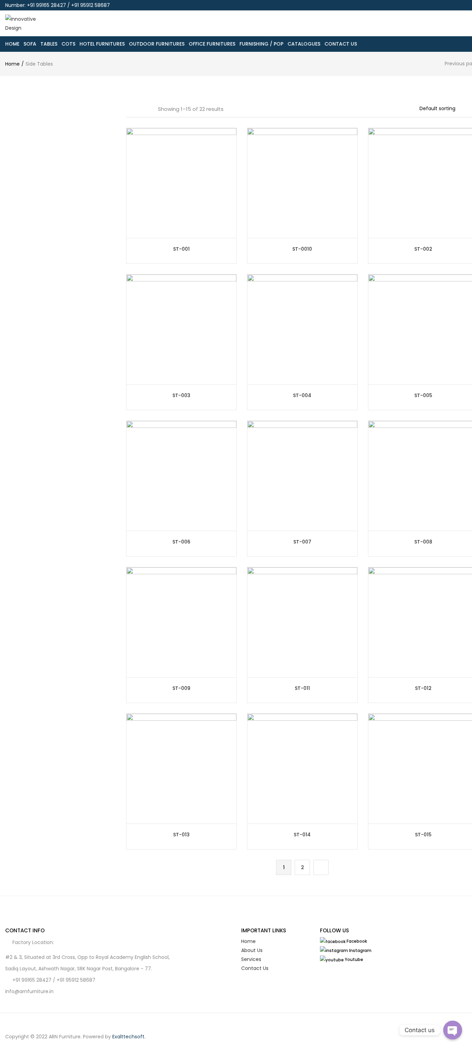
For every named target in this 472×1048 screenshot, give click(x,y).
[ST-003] (181, 329)
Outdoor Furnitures (157, 43)
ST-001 (181, 249)
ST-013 (181, 834)
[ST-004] (302, 329)
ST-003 (181, 395)
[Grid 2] (138, 109)
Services (251, 959)
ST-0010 (302, 249)
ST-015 (423, 834)
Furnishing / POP (261, 43)
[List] (148, 109)
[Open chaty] (452, 1030)
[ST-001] (181, 182)
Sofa (29, 43)
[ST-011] (302, 621)
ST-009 (181, 688)
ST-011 (302, 688)
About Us (252, 950)
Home (12, 43)
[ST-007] (302, 475)
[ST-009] (181, 621)
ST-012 (423, 688)
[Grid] (128, 109)
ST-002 (423, 249)
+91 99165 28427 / (34, 980)
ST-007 (302, 541)
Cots (68, 43)
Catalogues (303, 43)
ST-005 (423, 395)
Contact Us (340, 43)
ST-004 (302, 395)
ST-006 (181, 541)
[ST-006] (181, 475)
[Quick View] (232, 230)
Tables (48, 43)
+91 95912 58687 (76, 980)
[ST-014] (302, 768)
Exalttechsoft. (128, 1036)
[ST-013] (181, 768)
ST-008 (423, 541)
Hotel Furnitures (102, 43)
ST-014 (302, 834)
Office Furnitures (212, 43)
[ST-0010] (302, 182)
